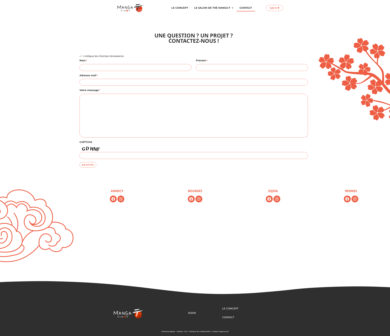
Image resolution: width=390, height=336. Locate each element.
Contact (245, 7)
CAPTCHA (86, 142)
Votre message (90, 90)
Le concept (179, 7)
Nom (83, 60)
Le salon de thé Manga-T (212, 7)
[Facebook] (113, 199)
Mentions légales (168, 331)
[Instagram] (120, 199)
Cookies (180, 331)
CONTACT (228, 317)
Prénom (201, 60)
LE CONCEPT (230, 308)
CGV (186, 331)
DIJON (192, 313)
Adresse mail (89, 75)
